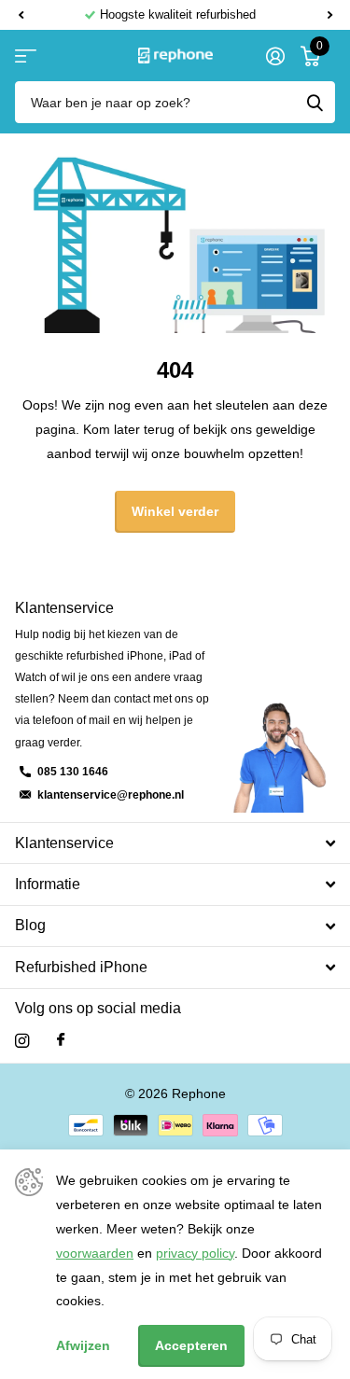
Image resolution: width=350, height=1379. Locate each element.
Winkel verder (175, 511)
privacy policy (195, 1253)
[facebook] (60, 1040)
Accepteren (191, 1345)
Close (175, 843)
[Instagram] (22, 1041)
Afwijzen (83, 1345)
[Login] (275, 56)
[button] (20, 15)
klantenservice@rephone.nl (110, 794)
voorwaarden (94, 1253)
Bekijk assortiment (25, 55)
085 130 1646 (72, 771)
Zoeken (314, 102)
